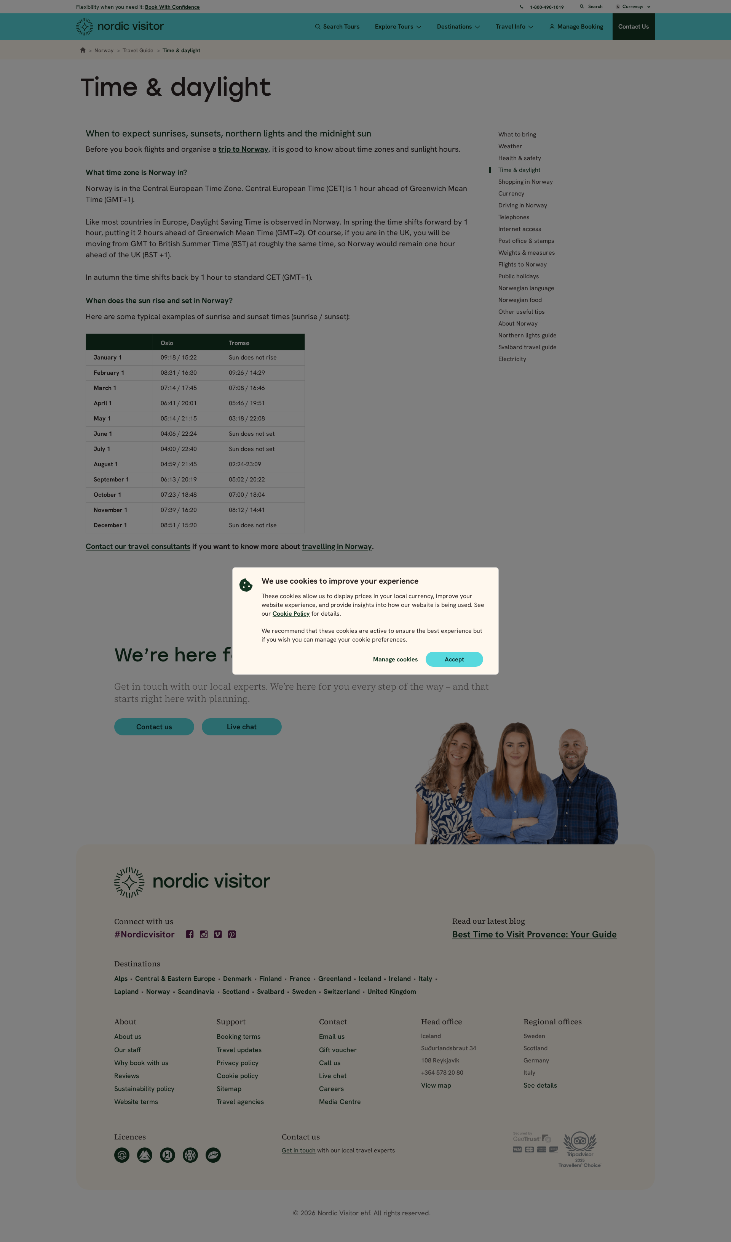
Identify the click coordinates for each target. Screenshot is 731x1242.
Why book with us (141, 1062)
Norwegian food (520, 300)
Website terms (136, 1101)
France (300, 978)
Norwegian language (526, 288)
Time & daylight (519, 170)
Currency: (633, 6)
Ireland (400, 978)
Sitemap (229, 1088)
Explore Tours (394, 26)
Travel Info (510, 26)
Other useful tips (521, 312)
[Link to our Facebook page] (190, 934)
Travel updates (239, 1049)
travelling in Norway (337, 546)
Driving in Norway (522, 205)
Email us (332, 1036)
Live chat (242, 727)
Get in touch (299, 1150)
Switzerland (342, 991)
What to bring (517, 135)
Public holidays (518, 276)
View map (436, 1085)
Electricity (512, 359)
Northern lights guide (527, 335)
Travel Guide (138, 50)
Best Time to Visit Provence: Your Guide (534, 934)
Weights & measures (526, 253)
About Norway (518, 324)
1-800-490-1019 (547, 7)
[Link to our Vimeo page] (218, 934)
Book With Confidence (172, 6)
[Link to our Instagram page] (204, 934)
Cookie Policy (291, 614)
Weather (510, 146)
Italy (425, 978)
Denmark (237, 978)
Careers (331, 1088)
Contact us (154, 727)
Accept (454, 659)
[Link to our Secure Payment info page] (536, 1142)
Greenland (334, 978)
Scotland (235, 991)
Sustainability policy (144, 1088)
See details (540, 1085)
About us (127, 1036)
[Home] (134, 26)
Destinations (454, 26)
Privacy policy (238, 1062)
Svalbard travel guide (527, 347)
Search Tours (341, 26)
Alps (121, 978)
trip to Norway (243, 149)
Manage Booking (580, 26)
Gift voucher (338, 1049)
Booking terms (238, 1036)
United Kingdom (391, 991)
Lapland (126, 991)
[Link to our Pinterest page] (232, 934)
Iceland (370, 978)
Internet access (519, 229)
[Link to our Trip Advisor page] (588, 1149)
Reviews (126, 1075)
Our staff (127, 1049)
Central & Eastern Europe (175, 978)
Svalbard (270, 991)
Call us (329, 1062)
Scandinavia (196, 991)
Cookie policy (237, 1075)
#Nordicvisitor (144, 935)
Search (595, 6)
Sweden (304, 991)
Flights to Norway (522, 265)
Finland (270, 978)
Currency (511, 194)
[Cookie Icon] (246, 612)
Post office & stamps (526, 241)
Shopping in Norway (525, 182)
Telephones (514, 217)
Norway (103, 50)
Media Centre (340, 1101)
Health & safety (519, 158)
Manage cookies (395, 659)
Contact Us (633, 26)
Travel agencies (240, 1101)
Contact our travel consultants (138, 546)
